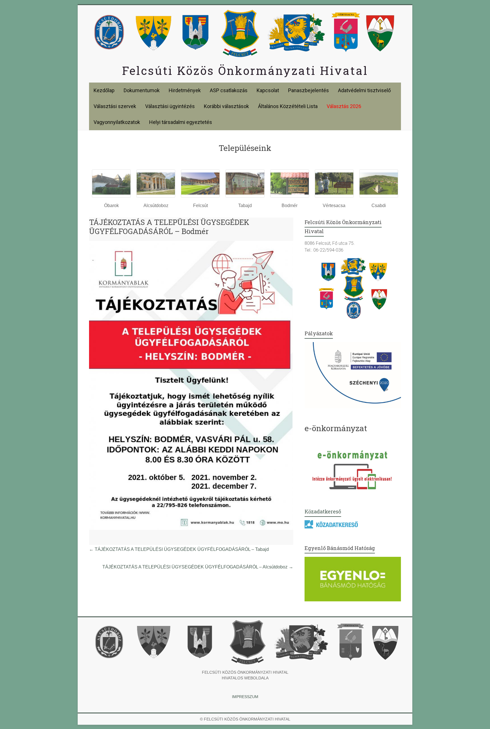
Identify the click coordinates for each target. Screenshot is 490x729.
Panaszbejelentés (308, 90)
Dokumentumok (142, 90)
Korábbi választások (226, 106)
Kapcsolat (268, 90)
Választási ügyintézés (170, 106)
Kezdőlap (104, 90)
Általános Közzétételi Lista (288, 106)
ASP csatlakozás (229, 90)
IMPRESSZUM (245, 696)
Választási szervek (115, 106)
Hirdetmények (185, 90)
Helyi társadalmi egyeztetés (180, 122)
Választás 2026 (344, 106)
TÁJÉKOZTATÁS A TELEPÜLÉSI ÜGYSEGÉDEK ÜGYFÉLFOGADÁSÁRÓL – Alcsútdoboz (197, 566)
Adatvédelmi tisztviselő (364, 90)
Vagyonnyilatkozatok (117, 122)
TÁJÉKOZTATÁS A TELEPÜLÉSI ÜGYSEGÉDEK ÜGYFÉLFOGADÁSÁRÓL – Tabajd (179, 549)
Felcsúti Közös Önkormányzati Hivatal (245, 70)
